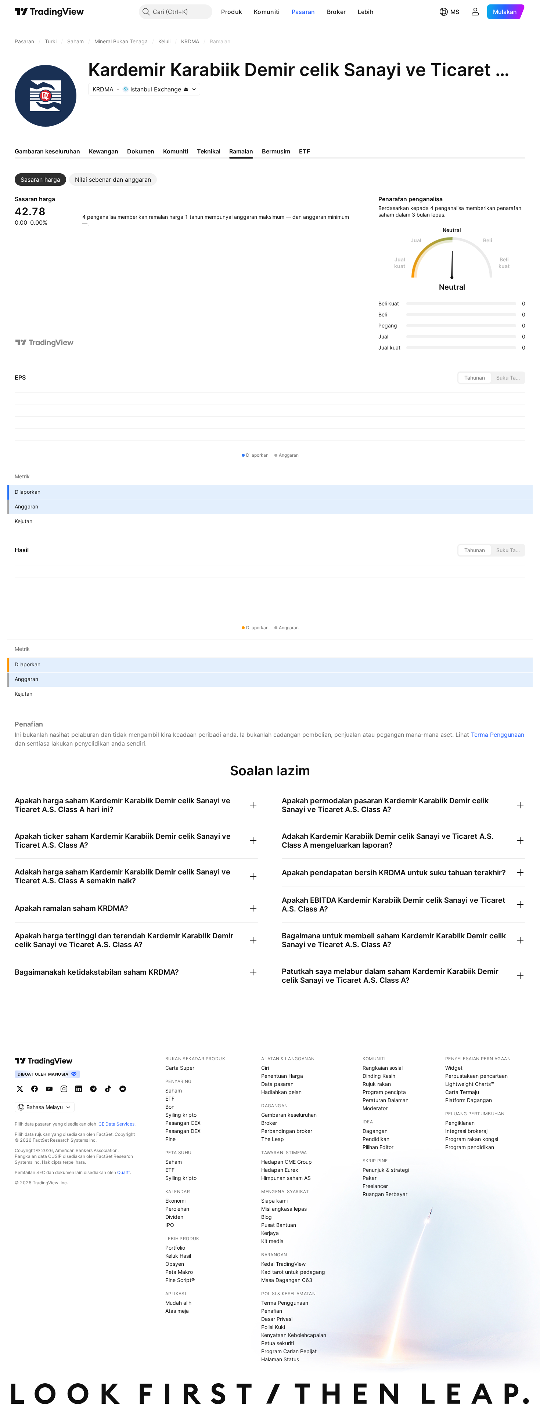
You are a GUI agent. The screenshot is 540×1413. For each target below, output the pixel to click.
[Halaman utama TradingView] (44, 1061)
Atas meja (177, 1311)
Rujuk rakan (377, 1084)
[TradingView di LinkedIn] (78, 1089)
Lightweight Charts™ (469, 1084)
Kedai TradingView (283, 1264)
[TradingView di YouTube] (49, 1089)
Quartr (123, 1172)
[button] (247, 11)
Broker (336, 11)
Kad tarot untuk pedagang (293, 1272)
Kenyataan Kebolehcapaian (293, 1335)
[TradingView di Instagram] (64, 1089)
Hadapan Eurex (279, 1170)
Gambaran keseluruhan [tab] (47, 151)
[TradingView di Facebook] (34, 1089)
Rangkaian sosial (383, 1068)
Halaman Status (280, 1359)
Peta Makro (179, 1272)
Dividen (174, 1217)
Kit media (272, 1241)
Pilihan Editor (378, 1147)
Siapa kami (274, 1201)
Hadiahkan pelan (281, 1092)
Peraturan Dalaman (385, 1100)
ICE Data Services (115, 1124)
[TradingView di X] (20, 1089)
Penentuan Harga (282, 1076)
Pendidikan (376, 1139)
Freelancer (375, 1186)
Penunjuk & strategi (386, 1170)
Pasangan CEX (183, 1123)
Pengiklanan (460, 1123)
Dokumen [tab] (140, 151)
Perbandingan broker (286, 1131)
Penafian (271, 1311)
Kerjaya (270, 1233)
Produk (231, 11)
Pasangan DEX (183, 1131)
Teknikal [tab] (208, 151)
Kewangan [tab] (103, 151)
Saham (173, 1090)
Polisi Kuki (273, 1327)
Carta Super (179, 1068)
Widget (453, 1068)
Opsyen (174, 1264)
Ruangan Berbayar (385, 1194)
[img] (186, 89)
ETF (169, 1098)
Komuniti (267, 11)
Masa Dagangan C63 (286, 1280)
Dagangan (375, 1131)
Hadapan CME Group (286, 1162)
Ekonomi (175, 1201)
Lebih (366, 11)
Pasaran (303, 11)
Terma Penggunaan (497, 734)
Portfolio (175, 1247)
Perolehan (177, 1209)
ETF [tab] (304, 151)
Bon (169, 1107)
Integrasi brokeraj (466, 1131)
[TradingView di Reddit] (123, 1089)
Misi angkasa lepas (284, 1209)
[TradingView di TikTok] (108, 1089)
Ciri (265, 1068)
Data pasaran (277, 1084)
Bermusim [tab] (276, 151)
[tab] (40, 179)
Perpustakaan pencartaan (476, 1076)
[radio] (474, 378)
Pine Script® (180, 1280)
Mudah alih (178, 1303)
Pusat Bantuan (278, 1225)
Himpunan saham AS (286, 1178)
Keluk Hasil (178, 1256)
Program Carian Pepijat (289, 1351)
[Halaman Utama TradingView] (49, 12)
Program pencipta (384, 1092)
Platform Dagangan (468, 1100)
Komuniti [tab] (175, 151)
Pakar (370, 1178)
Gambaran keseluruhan (289, 1115)
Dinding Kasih (379, 1076)
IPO (169, 1225)
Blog (266, 1217)
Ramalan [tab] (241, 151)
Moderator (375, 1108)
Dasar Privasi (276, 1319)
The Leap (272, 1139)
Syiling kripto (181, 1115)
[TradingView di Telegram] (93, 1089)
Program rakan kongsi (471, 1139)
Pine (170, 1139)
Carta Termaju (462, 1092)
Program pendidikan (469, 1147)
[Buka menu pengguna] (475, 11)
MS (454, 11)
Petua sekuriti (277, 1343)
